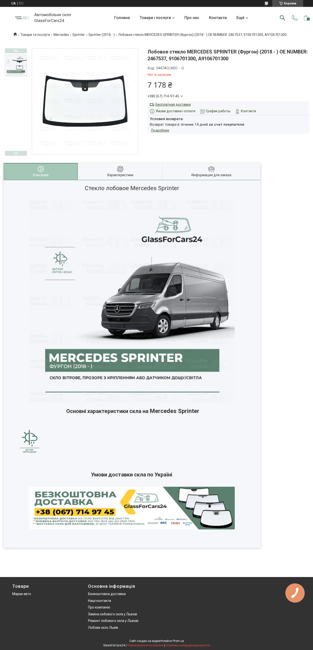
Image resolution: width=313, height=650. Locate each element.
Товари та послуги (35, 35)
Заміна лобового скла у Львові (112, 614)
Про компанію (99, 607)
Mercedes (61, 35)
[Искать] (282, 18)
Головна (122, 17)
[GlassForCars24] (22, 17)
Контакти (218, 17)
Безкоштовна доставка (107, 594)
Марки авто (21, 594)
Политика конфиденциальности (188, 645)
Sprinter (78, 35)
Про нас (191, 17)
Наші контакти (99, 601)
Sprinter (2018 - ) (102, 35)
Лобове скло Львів (103, 627)
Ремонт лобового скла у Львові (113, 621)
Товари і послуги (155, 17)
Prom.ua (178, 641)
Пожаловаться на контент (145, 645)
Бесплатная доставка (173, 104)
